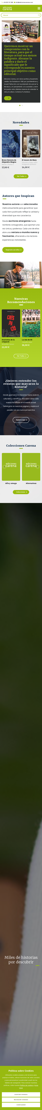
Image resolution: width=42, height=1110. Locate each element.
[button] (39, 8)
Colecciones (20, 492)
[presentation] (4, 147)
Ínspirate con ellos (13, 250)
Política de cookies (26, 1085)
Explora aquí (20, 420)
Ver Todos (20, 176)
